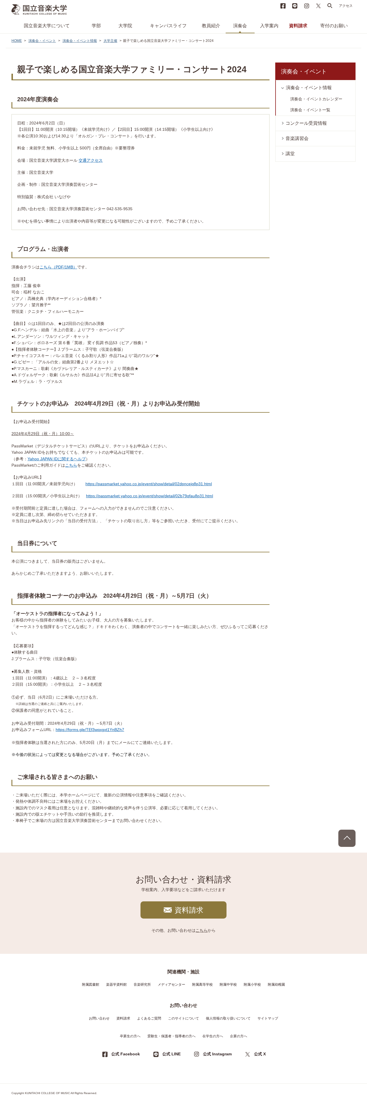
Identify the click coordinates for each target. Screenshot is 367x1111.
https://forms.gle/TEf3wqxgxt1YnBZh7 (90, 729)
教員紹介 (211, 25)
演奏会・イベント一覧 (310, 110)
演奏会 (240, 25)
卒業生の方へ (130, 1036)
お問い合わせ (99, 1018)
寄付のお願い (334, 25)
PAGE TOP (347, 838)
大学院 (125, 25)
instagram (306, 5)
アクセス (346, 6)
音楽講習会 (297, 138)
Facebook (283, 5)
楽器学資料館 (116, 985)
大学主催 (110, 41)
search (330, 5)
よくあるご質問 (149, 1018)
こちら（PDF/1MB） (58, 267)
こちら (71, 465)
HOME (16, 41)
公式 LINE (171, 1054)
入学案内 (269, 25)
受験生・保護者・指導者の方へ (171, 1036)
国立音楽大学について (47, 25)
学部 (96, 25)
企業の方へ (238, 1036)
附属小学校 (252, 985)
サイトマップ (267, 1018)
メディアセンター (171, 985)
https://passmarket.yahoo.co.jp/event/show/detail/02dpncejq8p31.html (148, 484)
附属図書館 (90, 985)
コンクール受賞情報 (306, 123)
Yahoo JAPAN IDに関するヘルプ (57, 459)
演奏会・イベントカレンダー (316, 99)
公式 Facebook (125, 1054)
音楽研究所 (142, 985)
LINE (294, 5)
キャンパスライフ (168, 25)
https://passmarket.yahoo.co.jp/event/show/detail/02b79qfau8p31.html (149, 496)
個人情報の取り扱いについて (228, 1018)
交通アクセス (91, 160)
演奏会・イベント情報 (80, 41)
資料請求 (298, 25)
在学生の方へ (212, 1036)
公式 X (260, 1054)
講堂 (290, 153)
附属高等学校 (202, 985)
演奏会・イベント (42, 41)
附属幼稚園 (276, 985)
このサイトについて (183, 1018)
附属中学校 (228, 985)
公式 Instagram (217, 1054)
